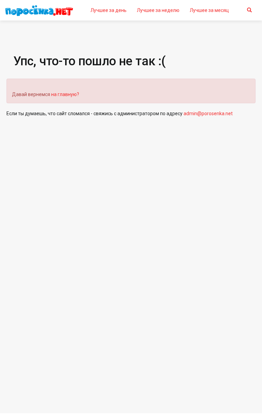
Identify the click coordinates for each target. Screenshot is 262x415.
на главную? (65, 94)
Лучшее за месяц (209, 10)
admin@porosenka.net (208, 113)
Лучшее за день (108, 10)
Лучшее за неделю (158, 10)
